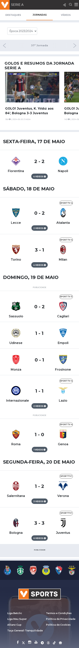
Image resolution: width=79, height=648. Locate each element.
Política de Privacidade (60, 619)
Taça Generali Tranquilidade (25, 630)
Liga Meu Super (17, 619)
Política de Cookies (58, 624)
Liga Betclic (14, 613)
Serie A (17, 5)
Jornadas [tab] (40, 14)
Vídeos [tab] (66, 15)
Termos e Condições (59, 613)
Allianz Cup (14, 624)
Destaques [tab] (13, 15)
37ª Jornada (39, 45)
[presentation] (66, 45)
